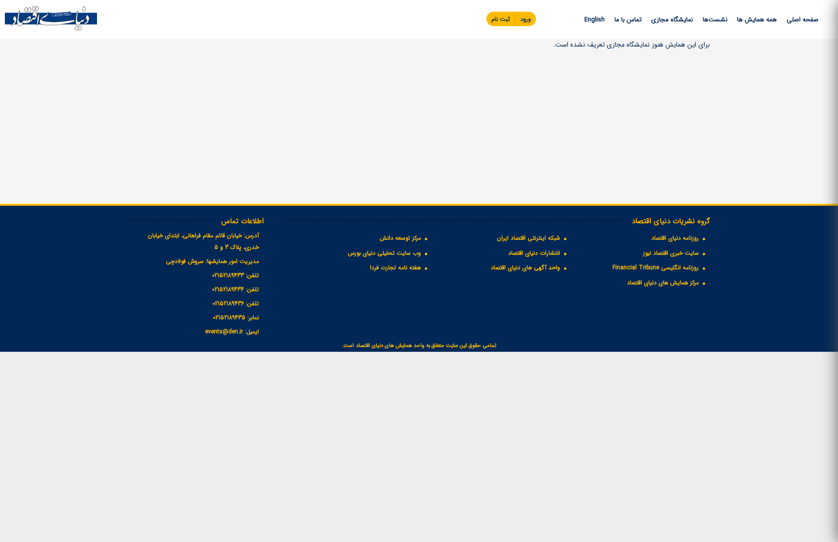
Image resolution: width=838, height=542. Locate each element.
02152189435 (229, 317)
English (594, 20)
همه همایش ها (757, 20)
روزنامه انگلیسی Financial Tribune (655, 267)
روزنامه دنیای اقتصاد (675, 238)
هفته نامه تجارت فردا (395, 267)
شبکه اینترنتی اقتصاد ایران (528, 238)
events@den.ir (224, 331)
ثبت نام (500, 19)
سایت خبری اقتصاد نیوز (671, 253)
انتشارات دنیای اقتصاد (534, 253)
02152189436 (228, 303)
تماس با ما (628, 20)
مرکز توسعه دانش (400, 238)
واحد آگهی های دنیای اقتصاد (525, 267)
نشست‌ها (715, 20)
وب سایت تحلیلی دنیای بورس (384, 253)
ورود (525, 19)
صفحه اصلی (803, 20)
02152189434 (228, 289)
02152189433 (228, 275)
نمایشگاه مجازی (672, 20)
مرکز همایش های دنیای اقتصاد (663, 282)
